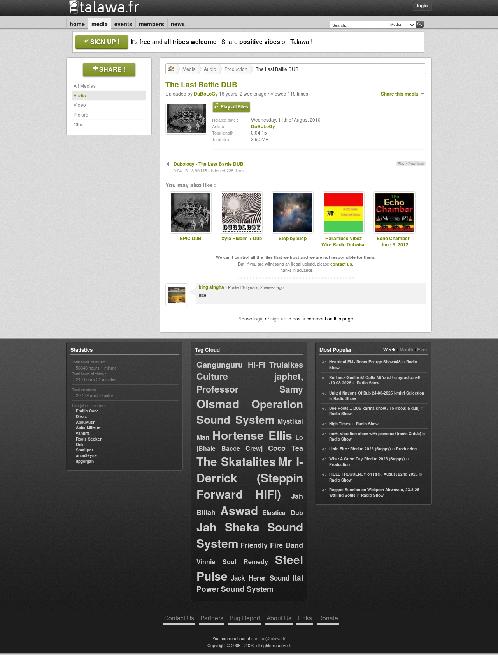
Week (389, 349)
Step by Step (293, 238)
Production (235, 69)
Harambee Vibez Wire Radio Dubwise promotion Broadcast (343, 248)
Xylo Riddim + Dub (241, 238)
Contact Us (179, 617)
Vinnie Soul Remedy (232, 561)
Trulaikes (286, 364)
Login (422, 5)
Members (151, 24)
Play (401, 163)
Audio (80, 95)
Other (79, 124)
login (258, 318)
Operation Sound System (249, 411)
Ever (422, 349)
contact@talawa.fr (268, 638)
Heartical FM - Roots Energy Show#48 (365, 362)
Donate (328, 617)
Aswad (239, 510)
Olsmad (217, 403)
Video (80, 104)
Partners (211, 617)
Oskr (80, 444)
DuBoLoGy (206, 93)
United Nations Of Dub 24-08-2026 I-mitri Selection (376, 393)
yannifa (83, 433)
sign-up (278, 318)
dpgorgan (85, 461)
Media (99, 24)
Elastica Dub (282, 512)
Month (406, 349)
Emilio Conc (87, 411)
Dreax (81, 416)
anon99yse (86, 455)
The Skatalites (236, 461)
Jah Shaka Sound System (249, 534)
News (178, 24)
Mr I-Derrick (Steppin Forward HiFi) (249, 477)
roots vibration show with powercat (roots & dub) (375, 433)
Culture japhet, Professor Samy (249, 382)
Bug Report (245, 617)
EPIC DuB (191, 238)
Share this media (399, 93)
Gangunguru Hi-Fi (230, 364)
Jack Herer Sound (260, 577)
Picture (81, 114)
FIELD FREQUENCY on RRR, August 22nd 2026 (373, 474)
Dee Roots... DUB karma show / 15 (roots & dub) (374, 408)
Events (123, 24)
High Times (340, 424)
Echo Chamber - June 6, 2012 (394, 241)
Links (305, 617)
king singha (211, 286)
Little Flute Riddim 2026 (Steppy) (360, 448)
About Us (279, 617)
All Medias (85, 85)
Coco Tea (285, 448)
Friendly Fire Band (271, 545)
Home (77, 24)
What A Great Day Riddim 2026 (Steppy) (367, 459)
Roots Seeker (89, 439)
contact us (341, 264)
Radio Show (368, 383)
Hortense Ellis (252, 435)
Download (416, 163)
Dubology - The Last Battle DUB (209, 163)
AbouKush (85, 422)
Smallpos (85, 450)
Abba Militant (88, 427)
